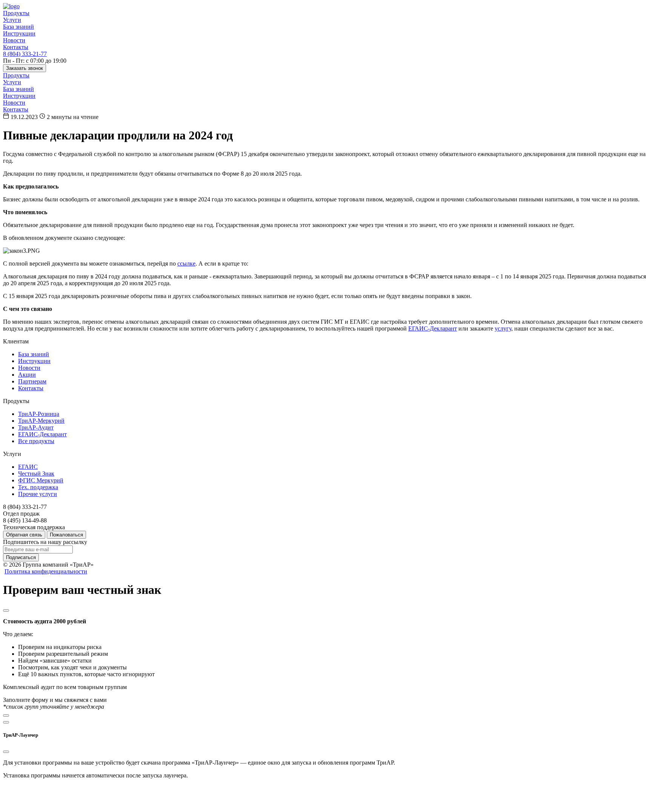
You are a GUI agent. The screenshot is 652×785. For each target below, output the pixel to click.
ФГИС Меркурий (40, 480)
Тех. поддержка (38, 487)
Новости (14, 40)
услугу (503, 328)
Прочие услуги (37, 494)
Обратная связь (24, 535)
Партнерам (32, 381)
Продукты (16, 13)
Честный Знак (36, 473)
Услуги (12, 20)
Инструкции (19, 33)
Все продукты (36, 441)
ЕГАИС (28, 467)
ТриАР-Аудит (36, 427)
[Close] (6, 610)
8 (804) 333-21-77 (25, 54)
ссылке (186, 263)
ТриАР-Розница (38, 414)
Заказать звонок (24, 68)
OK (528, 765)
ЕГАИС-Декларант (432, 328)
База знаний (18, 26)
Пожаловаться (66, 535)
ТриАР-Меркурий (41, 420)
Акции (27, 374)
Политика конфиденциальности (46, 571)
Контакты (15, 47)
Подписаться (21, 557)
